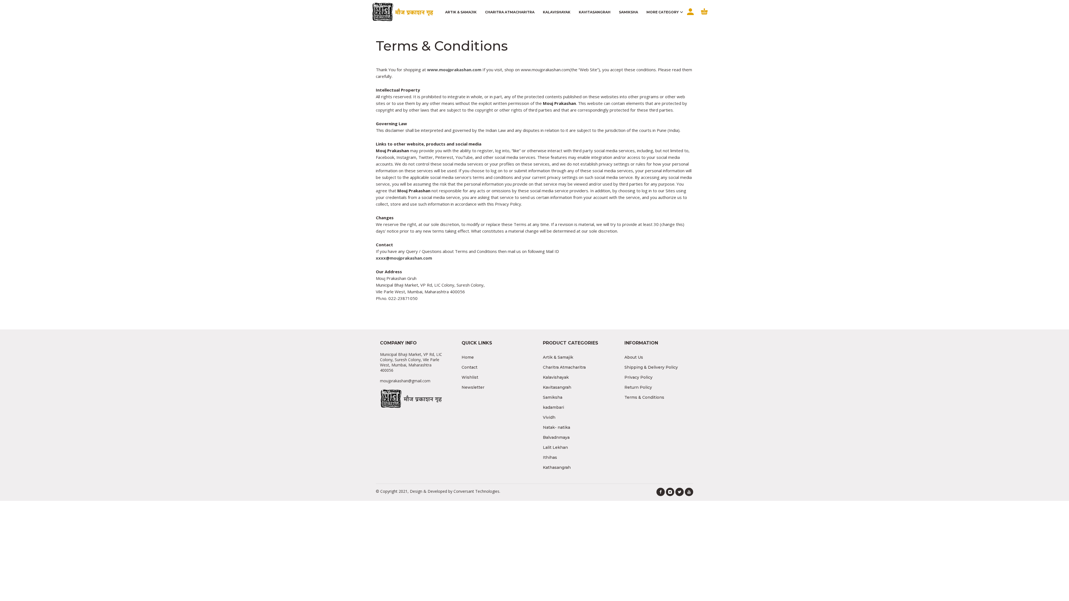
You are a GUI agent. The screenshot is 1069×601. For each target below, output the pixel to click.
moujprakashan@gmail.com (405, 380)
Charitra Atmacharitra (564, 367)
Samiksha (552, 397)
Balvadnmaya (556, 437)
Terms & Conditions (644, 397)
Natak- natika (556, 427)
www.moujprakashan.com (454, 69)
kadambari (553, 407)
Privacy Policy (638, 377)
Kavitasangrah (557, 387)
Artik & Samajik (558, 357)
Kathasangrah (557, 467)
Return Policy (638, 387)
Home (468, 357)
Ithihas (550, 457)
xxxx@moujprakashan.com (404, 258)
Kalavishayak (556, 377)
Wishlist (470, 377)
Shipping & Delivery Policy (651, 367)
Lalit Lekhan (555, 447)
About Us (633, 357)
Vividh (549, 417)
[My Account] (690, 16)
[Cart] (704, 16)
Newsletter (473, 387)
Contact (469, 367)
